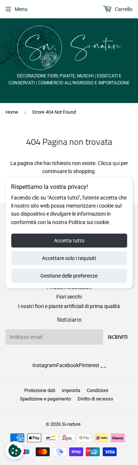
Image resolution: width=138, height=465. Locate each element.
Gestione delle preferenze (69, 276)
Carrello (123, 9)
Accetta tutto (69, 241)
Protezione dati (39, 390)
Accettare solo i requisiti (69, 258)
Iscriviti (118, 337)
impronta (71, 390)
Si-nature (71, 424)
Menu (21, 9)
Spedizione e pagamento (45, 399)
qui (116, 163)
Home (12, 112)
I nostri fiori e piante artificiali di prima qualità (69, 306)
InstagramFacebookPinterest (65, 365)
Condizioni (97, 390)
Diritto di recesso (95, 399)
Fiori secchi (69, 297)
